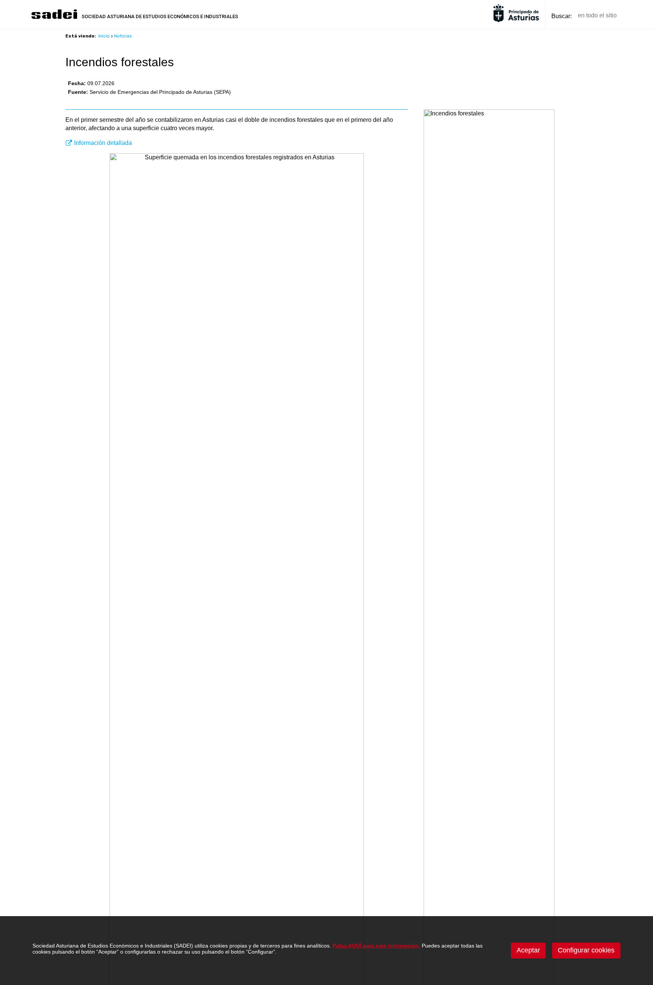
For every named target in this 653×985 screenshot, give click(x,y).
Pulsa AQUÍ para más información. (376, 946)
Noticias (123, 36)
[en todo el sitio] (635, 16)
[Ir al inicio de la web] (54, 18)
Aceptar (528, 950)
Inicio (104, 36)
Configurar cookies (586, 950)
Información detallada (103, 143)
